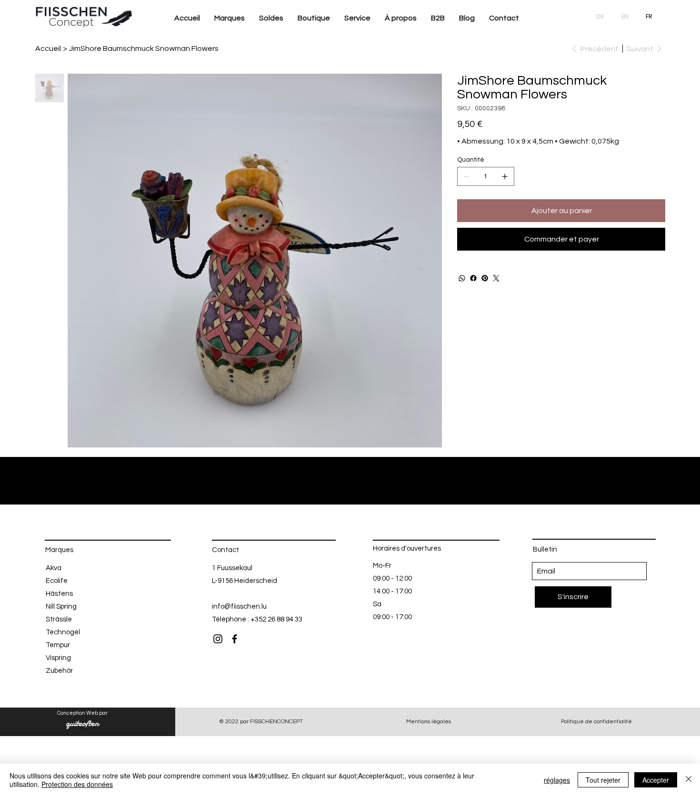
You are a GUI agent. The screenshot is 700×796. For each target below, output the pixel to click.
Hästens (59, 593)
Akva (53, 568)
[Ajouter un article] (504, 176)
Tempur (58, 645)
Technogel (63, 632)
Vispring (58, 657)
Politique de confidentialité (596, 721)
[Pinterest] (485, 278)
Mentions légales (428, 721)
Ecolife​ (57, 580)
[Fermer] (688, 779)
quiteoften (82, 723)
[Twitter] (496, 278)
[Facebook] (473, 278)
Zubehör (59, 670)
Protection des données (77, 784)
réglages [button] (557, 780)
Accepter (655, 780)
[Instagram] (218, 639)
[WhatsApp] (462, 278)
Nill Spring (61, 606)
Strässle (59, 619)
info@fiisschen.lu (239, 606)
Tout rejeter (603, 780)
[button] (229, 18)
